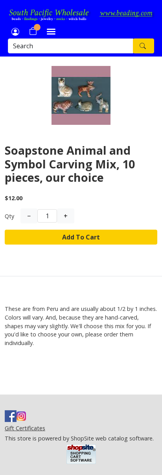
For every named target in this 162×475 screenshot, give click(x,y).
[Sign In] (15, 31)
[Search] (143, 45)
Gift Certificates (25, 428)
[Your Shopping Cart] (33, 31)
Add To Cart (81, 237)
